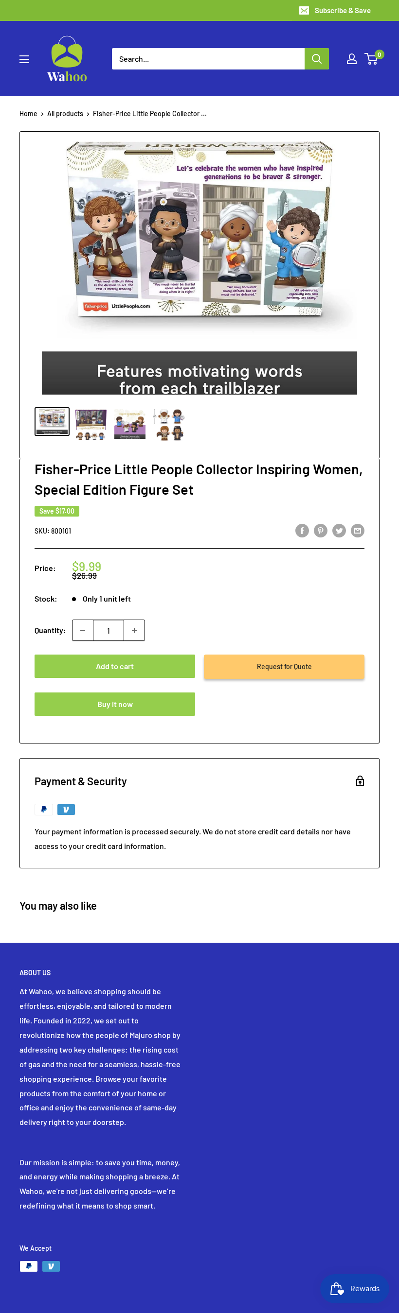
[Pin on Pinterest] (320, 529)
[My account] (352, 58)
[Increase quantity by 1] (134, 630)
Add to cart (115, 666)
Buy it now (115, 703)
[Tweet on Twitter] (339, 529)
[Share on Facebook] (302, 529)
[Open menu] (24, 59)
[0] (371, 59)
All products (65, 113)
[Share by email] (357, 529)
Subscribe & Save (343, 10)
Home (28, 113)
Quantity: (50, 630)
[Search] (317, 58)
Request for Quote (284, 666)
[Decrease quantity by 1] (83, 630)
